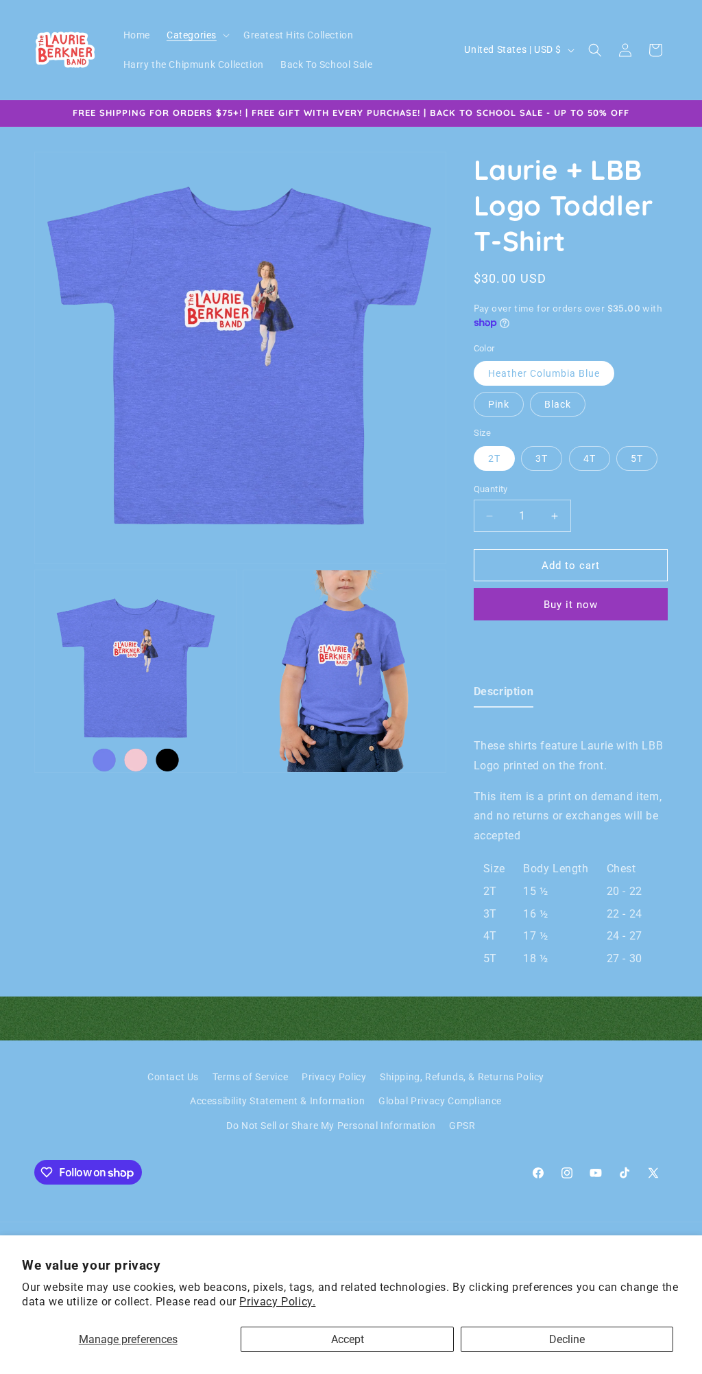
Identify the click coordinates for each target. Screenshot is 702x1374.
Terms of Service (251, 1076)
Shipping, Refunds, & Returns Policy (462, 1076)
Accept (347, 1339)
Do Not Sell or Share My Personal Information (330, 1125)
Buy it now (571, 604)
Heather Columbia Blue (544, 373)
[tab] (504, 695)
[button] (196, 35)
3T (541, 458)
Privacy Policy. (277, 1301)
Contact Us (173, 1076)
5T (637, 458)
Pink (498, 404)
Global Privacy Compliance (440, 1100)
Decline (567, 1339)
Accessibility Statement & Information (277, 1100)
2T (494, 458)
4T (589, 458)
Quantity (491, 489)
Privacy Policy (334, 1076)
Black (557, 404)
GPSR (462, 1125)
